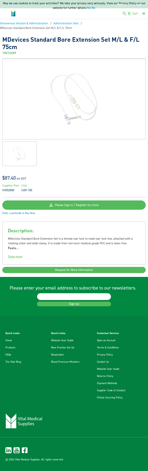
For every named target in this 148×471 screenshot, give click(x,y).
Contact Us (103, 362)
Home (8, 340)
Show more (15, 256)
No (93, 8)
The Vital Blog (13, 362)
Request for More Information (74, 270)
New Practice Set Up (62, 347)
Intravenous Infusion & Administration (24, 23)
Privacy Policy (105, 354)
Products (10, 347)
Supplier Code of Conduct (111, 390)
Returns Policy (105, 376)
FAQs (8, 354)
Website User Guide (62, 340)
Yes (89, 8)
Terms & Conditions (108, 347)
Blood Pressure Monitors (65, 362)
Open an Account (106, 340)
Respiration (57, 354)
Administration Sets (65, 23)
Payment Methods (107, 383)
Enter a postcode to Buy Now (18, 213)
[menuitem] (74, 450)
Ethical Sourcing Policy (110, 397)
